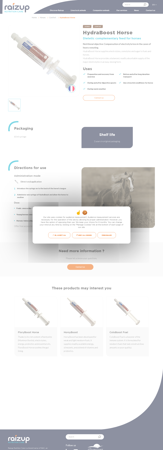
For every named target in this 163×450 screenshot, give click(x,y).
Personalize (107, 235)
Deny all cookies (85, 235)
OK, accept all (60, 235)
